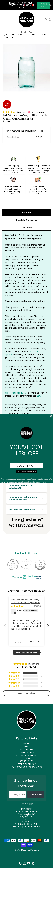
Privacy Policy (36, 482)
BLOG (26, 746)
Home (23, 32)
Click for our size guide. (15, 392)
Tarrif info (43, 5)
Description (26, 212)
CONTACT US (26, 749)
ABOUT (26, 743)
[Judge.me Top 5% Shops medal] (40, 564)
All (30, 32)
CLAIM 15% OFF (26, 465)
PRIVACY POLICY (26, 752)
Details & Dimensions (26, 220)
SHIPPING (26, 758)
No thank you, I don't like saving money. (26, 471)
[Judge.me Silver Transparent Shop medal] (13, 564)
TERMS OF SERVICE (27, 764)
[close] (50, 5)
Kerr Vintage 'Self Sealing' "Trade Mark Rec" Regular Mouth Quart (26, 602)
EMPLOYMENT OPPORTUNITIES (26, 767)
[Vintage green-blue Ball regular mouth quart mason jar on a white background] (26, 68)
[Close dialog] (51, 416)
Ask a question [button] (26, 693)
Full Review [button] (16, 642)
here (39, 395)
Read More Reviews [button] (26, 652)
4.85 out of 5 (33, 663)
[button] (9, 112)
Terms (44, 482)
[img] (17, 606)
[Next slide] (48, 625)
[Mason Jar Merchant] (26, 19)
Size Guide (26, 227)
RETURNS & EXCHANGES (26, 755)
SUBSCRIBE (36, 794)
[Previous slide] (5, 625)
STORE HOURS (26, 761)
